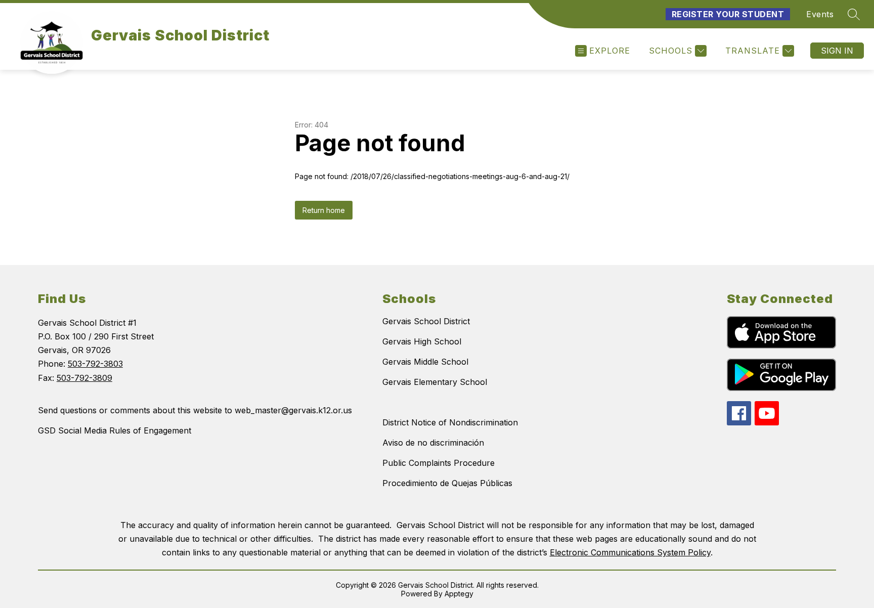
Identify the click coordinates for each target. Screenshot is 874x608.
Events (820, 14)
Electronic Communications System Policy (630, 552)
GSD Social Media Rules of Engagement (114, 430)
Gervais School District (426, 321)
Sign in (837, 51)
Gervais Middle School (425, 362)
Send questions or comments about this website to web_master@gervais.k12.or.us (195, 410)
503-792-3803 (95, 364)
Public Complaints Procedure (438, 463)
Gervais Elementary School (434, 382)
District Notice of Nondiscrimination (450, 422)
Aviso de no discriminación (433, 443)
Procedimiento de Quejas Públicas (447, 483)
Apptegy (459, 593)
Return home (323, 210)
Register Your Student (728, 14)
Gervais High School (421, 341)
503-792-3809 (84, 378)
